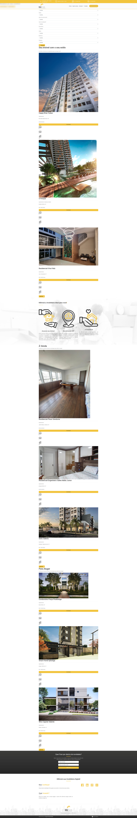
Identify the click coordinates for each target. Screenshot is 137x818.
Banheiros (41, 35)
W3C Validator (95, 816)
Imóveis (81, 6)
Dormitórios (41, 26)
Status (40, 12)
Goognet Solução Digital (49, 816)
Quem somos (75, 6)
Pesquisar (42, 45)
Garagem (40, 40)
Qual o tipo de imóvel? (43, 17)
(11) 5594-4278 (92, 1)
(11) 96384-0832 (77, 1)
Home (70, 6)
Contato (86, 6)
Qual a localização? (42, 21)
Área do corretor (93, 6)
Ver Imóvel (68, 124)
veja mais (41, 296)
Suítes (40, 31)
